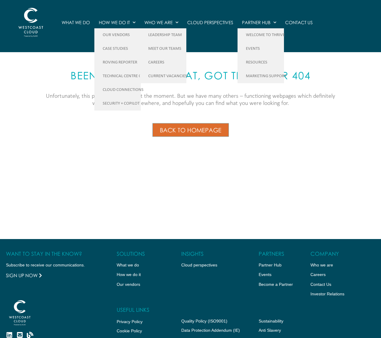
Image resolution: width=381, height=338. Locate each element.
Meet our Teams (164, 48)
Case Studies (115, 48)
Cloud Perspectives (210, 22)
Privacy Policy (130, 321)
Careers (156, 62)
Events (253, 48)
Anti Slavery (270, 330)
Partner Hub (256, 22)
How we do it (114, 22)
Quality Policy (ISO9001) (204, 321)
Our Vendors (116, 35)
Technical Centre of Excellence (135, 76)
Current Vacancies (167, 76)
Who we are (158, 22)
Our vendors (128, 284)
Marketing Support (266, 76)
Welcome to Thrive (265, 35)
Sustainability (271, 321)
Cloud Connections (123, 90)
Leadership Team (165, 35)
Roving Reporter (120, 62)
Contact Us (299, 22)
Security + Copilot (121, 103)
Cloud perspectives (199, 265)
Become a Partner (276, 284)
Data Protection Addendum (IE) (210, 330)
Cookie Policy (129, 330)
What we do (76, 22)
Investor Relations (327, 294)
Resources (256, 62)
